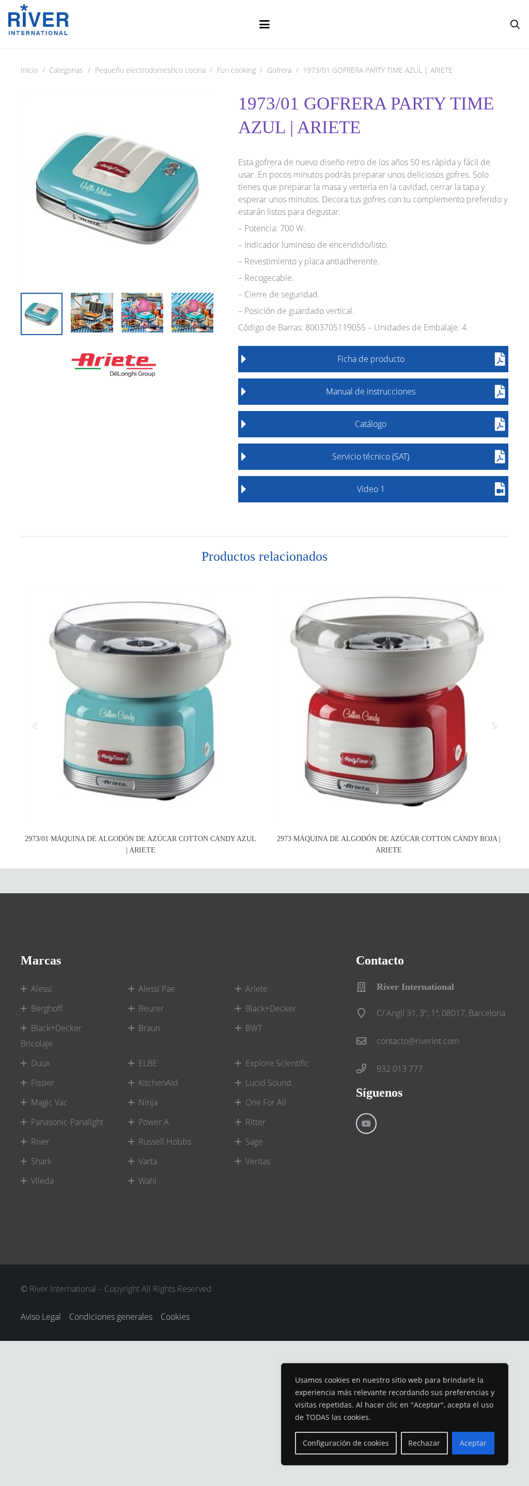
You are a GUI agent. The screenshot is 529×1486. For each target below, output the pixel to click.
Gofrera (279, 70)
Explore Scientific (277, 1063)
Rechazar (424, 1443)
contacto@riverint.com (418, 1041)
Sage (254, 1141)
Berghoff (47, 1008)
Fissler (42, 1082)
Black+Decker (270, 1008)
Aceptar (473, 1443)
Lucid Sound (268, 1082)
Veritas (257, 1161)
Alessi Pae (156, 988)
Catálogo (370, 424)
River (40, 1141)
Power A (153, 1122)
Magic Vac (49, 1102)
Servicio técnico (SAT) (370, 456)
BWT (253, 1028)
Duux (40, 1063)
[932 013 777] (366, 1068)
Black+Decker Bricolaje (51, 1035)
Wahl (147, 1181)
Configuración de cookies (346, 1443)
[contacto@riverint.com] (366, 1041)
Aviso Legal (41, 1316)
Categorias (66, 70)
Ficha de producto (370, 359)
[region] (394, 1414)
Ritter (255, 1122)
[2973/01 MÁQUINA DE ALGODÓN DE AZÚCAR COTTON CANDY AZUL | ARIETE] (140, 701)
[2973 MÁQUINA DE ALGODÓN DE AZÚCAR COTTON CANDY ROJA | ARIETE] (388, 701)
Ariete (256, 988)
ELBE (147, 1063)
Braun (149, 1028)
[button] (264, 24)
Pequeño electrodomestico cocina (150, 70)
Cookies (175, 1316)
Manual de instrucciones (370, 391)
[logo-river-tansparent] (40, 24)
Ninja (148, 1102)
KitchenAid (158, 1082)
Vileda (42, 1181)
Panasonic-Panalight (67, 1122)
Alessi (41, 988)
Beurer (151, 1008)
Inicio (29, 70)
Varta (147, 1161)
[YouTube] (366, 1123)
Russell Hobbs (164, 1141)
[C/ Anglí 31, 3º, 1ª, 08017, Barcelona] (366, 1013)
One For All (265, 1102)
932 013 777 (400, 1068)
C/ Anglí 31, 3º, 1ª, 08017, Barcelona (441, 1013)
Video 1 (371, 489)
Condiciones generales (110, 1316)
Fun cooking (236, 70)
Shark (41, 1161)
